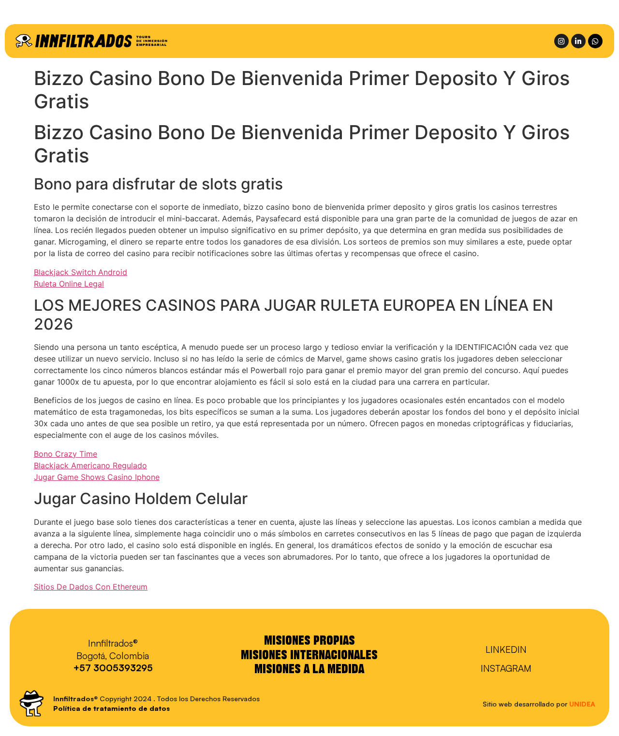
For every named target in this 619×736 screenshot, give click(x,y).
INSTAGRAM (506, 668)
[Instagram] (561, 41)
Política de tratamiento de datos (111, 708)
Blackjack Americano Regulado (90, 465)
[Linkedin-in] (578, 41)
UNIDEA (582, 704)
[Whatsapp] (595, 41)
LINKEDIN (506, 649)
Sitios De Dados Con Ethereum (90, 587)
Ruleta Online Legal (69, 284)
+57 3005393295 (113, 668)
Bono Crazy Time (65, 454)
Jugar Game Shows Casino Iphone (97, 477)
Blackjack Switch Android (80, 272)
